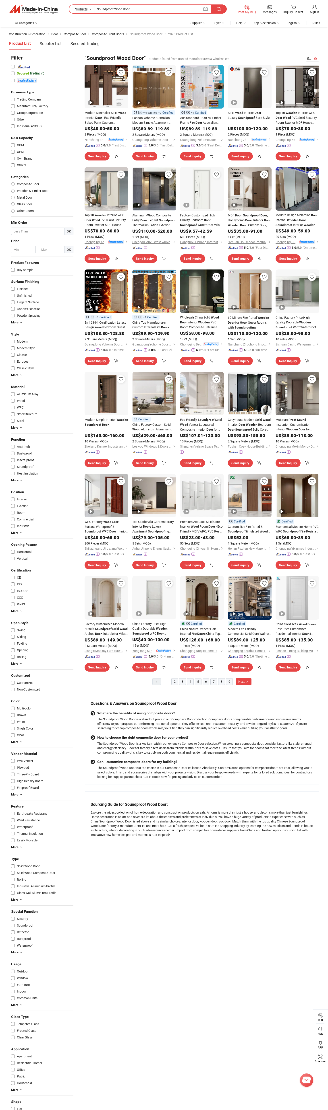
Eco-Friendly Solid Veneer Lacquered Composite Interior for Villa (201, 424)
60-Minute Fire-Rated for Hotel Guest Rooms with (248, 322)
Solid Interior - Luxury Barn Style (249, 115)
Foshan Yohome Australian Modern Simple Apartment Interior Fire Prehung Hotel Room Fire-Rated (151, 120)
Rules (316, 23)
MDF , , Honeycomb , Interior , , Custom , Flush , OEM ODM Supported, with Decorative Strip (249, 220)
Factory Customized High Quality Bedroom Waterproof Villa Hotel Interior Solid (201, 220)
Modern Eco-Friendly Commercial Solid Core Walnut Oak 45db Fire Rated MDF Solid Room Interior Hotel (248, 631)
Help (239, 23)
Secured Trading (85, 43)
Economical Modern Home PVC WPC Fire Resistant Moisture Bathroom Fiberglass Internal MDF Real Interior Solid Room (297, 529)
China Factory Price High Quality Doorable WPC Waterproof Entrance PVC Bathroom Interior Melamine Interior (296, 322)
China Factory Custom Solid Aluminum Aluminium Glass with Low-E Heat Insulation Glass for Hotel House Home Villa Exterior (151, 427)
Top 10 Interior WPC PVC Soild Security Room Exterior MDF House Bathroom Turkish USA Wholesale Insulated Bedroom (106, 220)
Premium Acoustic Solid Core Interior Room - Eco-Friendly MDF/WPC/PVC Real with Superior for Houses (201, 527)
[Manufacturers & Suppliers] (33, 9)
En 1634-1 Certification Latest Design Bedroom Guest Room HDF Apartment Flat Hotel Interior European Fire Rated (105, 325)
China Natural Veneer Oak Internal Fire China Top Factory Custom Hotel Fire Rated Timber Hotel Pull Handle (200, 631)
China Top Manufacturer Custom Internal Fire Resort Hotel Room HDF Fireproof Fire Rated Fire (153, 325)
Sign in (314, 12)
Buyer (217, 23)
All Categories (24, 23)
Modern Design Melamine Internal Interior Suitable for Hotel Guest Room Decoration (297, 220)
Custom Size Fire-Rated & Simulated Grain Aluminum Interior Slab (249, 529)
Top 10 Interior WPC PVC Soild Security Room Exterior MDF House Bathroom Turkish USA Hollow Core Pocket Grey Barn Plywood (297, 118)
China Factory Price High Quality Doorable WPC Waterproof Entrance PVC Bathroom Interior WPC (153, 629)
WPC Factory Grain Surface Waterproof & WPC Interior (106, 527)
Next (241, 681)
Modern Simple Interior (106, 421)
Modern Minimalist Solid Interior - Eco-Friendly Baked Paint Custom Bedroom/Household (105, 118)
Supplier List (51, 43)
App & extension (264, 23)
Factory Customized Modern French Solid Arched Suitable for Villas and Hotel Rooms (106, 629)
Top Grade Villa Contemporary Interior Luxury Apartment (153, 527)
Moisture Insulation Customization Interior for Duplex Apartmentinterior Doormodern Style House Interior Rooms (294, 424)
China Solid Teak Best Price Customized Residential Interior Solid (296, 629)
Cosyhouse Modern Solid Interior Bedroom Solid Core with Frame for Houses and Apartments (249, 424)
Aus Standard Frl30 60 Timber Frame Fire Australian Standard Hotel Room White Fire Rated (200, 120)
